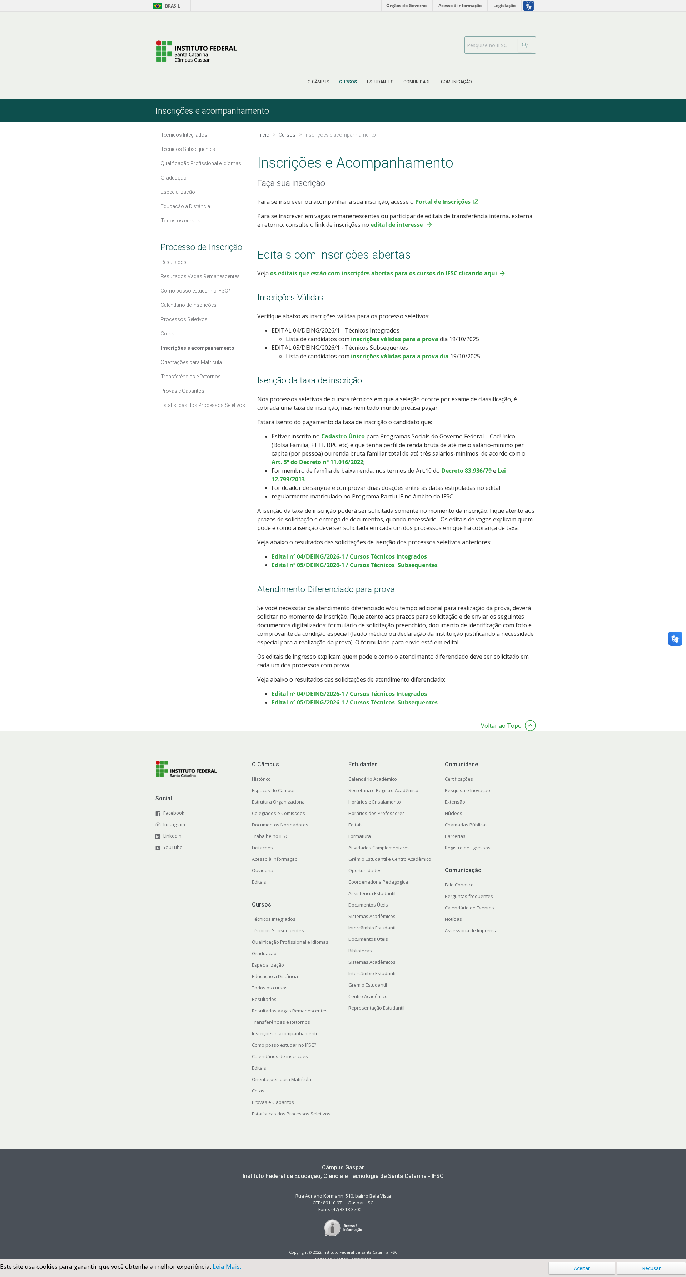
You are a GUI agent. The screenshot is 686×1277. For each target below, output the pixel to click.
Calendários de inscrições (280, 1056)
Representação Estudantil (376, 1008)
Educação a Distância (185, 206)
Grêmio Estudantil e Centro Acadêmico (389, 859)
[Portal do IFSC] (196, 51)
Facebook (173, 813)
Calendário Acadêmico (372, 779)
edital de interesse (396, 225)
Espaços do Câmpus (274, 790)
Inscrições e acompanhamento (197, 348)
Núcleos (453, 813)
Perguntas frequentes (469, 896)
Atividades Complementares (379, 847)
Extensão (455, 802)
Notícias (453, 919)
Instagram (174, 824)
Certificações (459, 779)
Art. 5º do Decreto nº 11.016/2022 (317, 462)
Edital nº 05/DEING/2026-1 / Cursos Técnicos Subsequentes (355, 565)
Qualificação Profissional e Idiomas (201, 163)
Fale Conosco (459, 884)
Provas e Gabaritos (182, 391)
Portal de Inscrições (443, 202)
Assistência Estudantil (372, 893)
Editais (259, 882)
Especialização (178, 192)
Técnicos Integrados (184, 135)
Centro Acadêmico (368, 996)
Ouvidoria (262, 870)
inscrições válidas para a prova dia (400, 356)
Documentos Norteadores (280, 824)
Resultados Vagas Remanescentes (200, 276)
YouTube (173, 847)
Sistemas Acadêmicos (372, 916)
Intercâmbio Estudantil (372, 927)
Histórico (261, 779)
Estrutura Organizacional (279, 802)
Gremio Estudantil (367, 985)
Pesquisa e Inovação (467, 790)
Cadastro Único (343, 436)
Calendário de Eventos (469, 907)
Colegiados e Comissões (278, 813)
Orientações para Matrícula (191, 362)
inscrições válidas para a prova (394, 339)
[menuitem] (318, 81)
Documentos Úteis (368, 905)
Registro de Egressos (468, 847)
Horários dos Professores (376, 813)
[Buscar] (525, 45)
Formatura (359, 836)
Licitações (262, 847)
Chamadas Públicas (466, 824)
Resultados (174, 262)
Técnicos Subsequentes (188, 149)
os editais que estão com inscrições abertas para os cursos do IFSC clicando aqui (383, 273)
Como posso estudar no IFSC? (195, 291)
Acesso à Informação (275, 859)
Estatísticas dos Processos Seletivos (203, 405)
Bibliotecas (360, 950)
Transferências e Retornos (191, 376)
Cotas (167, 334)
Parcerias (455, 836)
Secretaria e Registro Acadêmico (383, 790)
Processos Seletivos (184, 319)
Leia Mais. (227, 1266)
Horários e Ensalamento (374, 802)
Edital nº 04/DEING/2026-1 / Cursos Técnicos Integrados (349, 556)
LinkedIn (172, 835)
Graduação (174, 178)
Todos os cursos (180, 221)
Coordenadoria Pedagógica (378, 882)
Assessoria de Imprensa (471, 930)
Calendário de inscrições (189, 305)
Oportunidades (365, 870)
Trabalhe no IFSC (270, 836)
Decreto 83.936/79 (467, 471)
